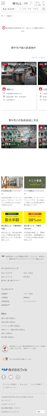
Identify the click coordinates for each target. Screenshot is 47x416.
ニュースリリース (30, 301)
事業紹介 (27, 297)
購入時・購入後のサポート (10, 280)
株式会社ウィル (2, 16)
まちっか (23, 384)
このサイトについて (8, 404)
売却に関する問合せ (8, 322)
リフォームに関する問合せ (10, 326)
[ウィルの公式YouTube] (11, 378)
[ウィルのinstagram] (18, 377)
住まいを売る (28, 273)
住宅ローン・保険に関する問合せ (13, 330)
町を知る (27, 277)
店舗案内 (4, 294)
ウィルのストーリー (10, 387)
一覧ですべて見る (37, 58)
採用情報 (4, 305)
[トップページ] (17, 3)
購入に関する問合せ (8, 318)
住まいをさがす (6, 273)
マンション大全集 (9, 384)
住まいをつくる (6, 277)
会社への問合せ (6, 333)
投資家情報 (5, 301)
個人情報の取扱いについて (10, 408)
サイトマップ (6, 400)
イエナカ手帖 (35, 384)
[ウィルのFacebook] (4, 378)
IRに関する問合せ (7, 337)
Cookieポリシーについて (10, 412)
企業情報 (4, 297)
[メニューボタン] (3, 3)
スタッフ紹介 (28, 294)
